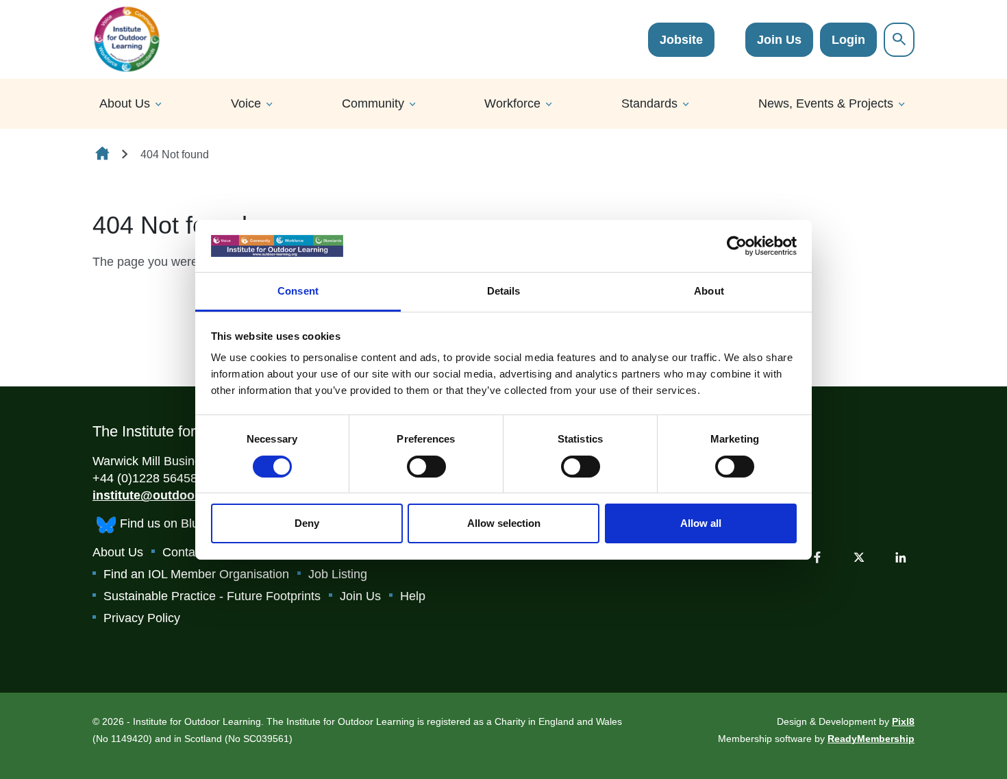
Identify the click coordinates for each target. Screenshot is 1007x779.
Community (373, 103)
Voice (246, 103)
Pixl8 (903, 721)
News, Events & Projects (825, 103)
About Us (124, 103)
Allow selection (503, 523)
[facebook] (817, 557)
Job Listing (337, 574)
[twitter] (859, 557)
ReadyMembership (871, 738)
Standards (649, 103)
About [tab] (709, 291)
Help (412, 596)
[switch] (426, 467)
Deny (307, 523)
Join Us (779, 40)
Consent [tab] (298, 291)
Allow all (700, 523)
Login (848, 40)
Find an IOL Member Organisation (196, 574)
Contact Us (192, 552)
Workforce (512, 103)
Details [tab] (504, 291)
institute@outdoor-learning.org (183, 495)
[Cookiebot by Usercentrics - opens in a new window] (737, 246)
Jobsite (681, 40)
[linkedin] (901, 557)
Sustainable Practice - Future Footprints (212, 596)
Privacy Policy (141, 618)
